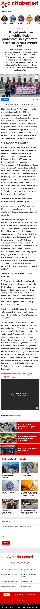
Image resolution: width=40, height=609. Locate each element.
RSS (7, 594)
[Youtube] (25, 562)
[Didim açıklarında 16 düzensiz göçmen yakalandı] (10, 467)
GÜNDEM (20, 28)
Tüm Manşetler (28, 581)
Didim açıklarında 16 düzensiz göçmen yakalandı (8, 475)
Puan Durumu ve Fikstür (10, 581)
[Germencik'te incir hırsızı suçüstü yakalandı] (29, 467)
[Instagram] (21, 562)
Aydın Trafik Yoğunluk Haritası (29, 575)
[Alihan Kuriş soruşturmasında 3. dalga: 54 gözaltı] (10, 504)
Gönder (6, 542)
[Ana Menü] (6, 7)
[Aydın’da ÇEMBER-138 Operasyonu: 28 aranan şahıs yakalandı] (29, 504)
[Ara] (3, 7)
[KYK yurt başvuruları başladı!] (10, 485)
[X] (14, 562)
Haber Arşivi (27, 586)
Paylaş (6, 99)
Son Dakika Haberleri (9, 586)
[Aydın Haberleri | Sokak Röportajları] (19, 3)
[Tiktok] (28, 562)
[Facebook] (11, 562)
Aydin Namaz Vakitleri (10, 574)
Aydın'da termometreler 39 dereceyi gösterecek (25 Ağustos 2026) (29, 494)
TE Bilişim (25, 601)
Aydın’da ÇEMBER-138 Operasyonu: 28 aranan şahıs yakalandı (29, 512)
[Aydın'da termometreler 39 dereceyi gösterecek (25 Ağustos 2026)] (29, 485)
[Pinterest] (18, 562)
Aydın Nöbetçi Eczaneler (11, 569)
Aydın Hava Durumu (29, 569)
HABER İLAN (6, 11)
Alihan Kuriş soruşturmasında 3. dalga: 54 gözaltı (8, 512)
